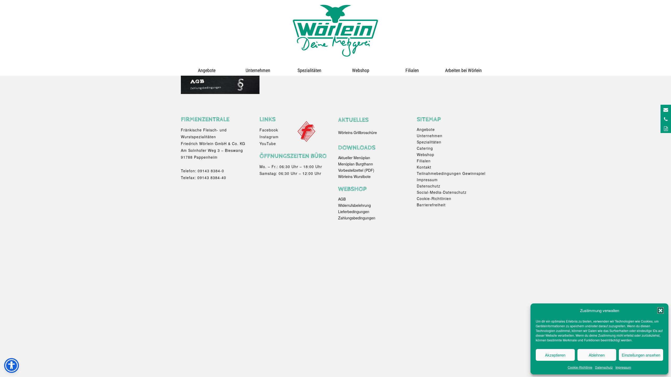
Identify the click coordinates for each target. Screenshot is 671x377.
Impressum (623, 367)
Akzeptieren (555, 355)
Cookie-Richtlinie (580, 367)
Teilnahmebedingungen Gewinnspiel (451, 173)
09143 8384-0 (211, 170)
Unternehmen (258, 70)
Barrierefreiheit (431, 204)
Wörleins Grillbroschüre (357, 132)
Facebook (268, 129)
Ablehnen (597, 355)
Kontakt (424, 167)
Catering (425, 148)
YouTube (267, 143)
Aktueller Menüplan (354, 157)
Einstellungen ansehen (641, 355)
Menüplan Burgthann (355, 164)
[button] (660, 310)
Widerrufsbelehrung (354, 205)
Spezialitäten (309, 70)
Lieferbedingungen (353, 211)
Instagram (269, 136)
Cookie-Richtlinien (434, 198)
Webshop (360, 70)
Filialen (412, 70)
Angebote (206, 70)
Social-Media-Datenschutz (442, 192)
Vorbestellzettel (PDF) (356, 170)
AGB (342, 199)
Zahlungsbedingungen (356, 217)
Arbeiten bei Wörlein (463, 70)
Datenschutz (604, 367)
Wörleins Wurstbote (354, 176)
